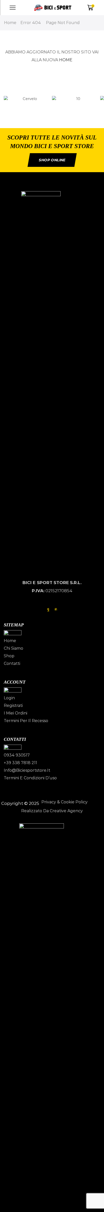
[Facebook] (48, 609)
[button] (52, 106)
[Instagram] (56, 609)
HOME (65, 59)
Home (10, 22)
